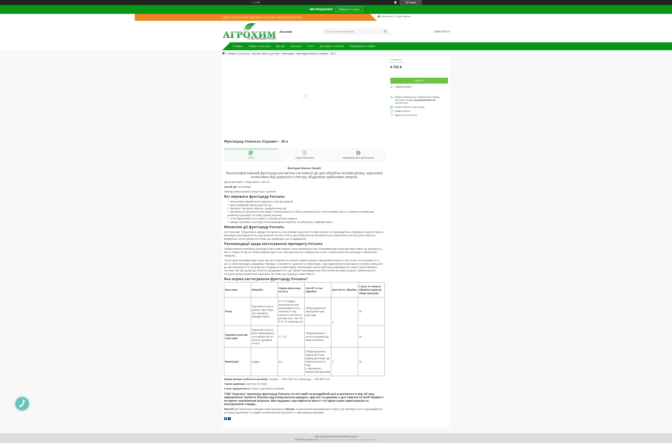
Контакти (296, 46)
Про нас (280, 46)
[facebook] (225, 419)
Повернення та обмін (362, 46)
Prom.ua (353, 436)
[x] (229, 419)
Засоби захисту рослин (265, 53)
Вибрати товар (348, 9)
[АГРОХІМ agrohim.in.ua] (249, 31)
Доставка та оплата (332, 46)
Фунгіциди (288, 53)
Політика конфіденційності (363, 439)
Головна (238, 46)
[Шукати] (385, 32)
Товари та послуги (259, 46)
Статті (311, 46)
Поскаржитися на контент (333, 439)
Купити (419, 80)
